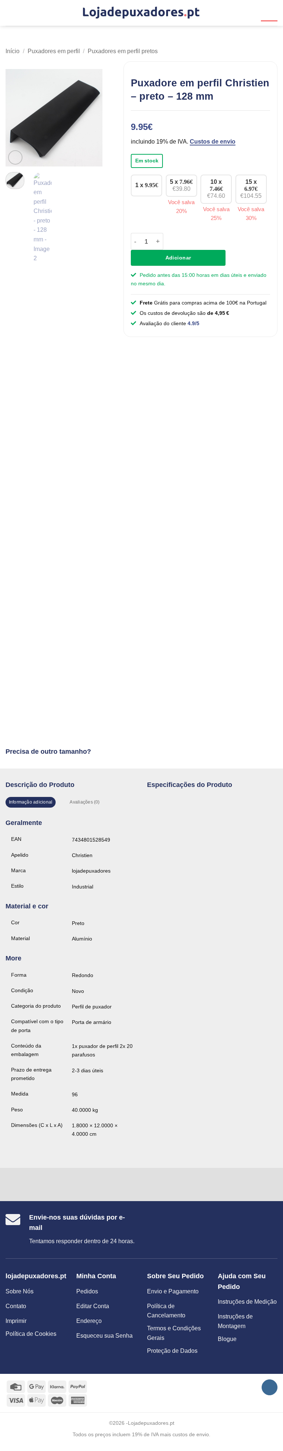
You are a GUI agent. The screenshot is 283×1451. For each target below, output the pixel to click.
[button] (10, 13)
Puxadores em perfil (54, 51)
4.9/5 (193, 323)
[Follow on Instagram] (269, 1387)
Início (13, 51)
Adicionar (178, 258)
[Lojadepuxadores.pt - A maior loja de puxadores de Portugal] (141, 13)
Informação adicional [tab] (31, 802)
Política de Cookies (31, 1334)
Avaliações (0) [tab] (84, 802)
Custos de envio (212, 141)
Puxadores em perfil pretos (123, 51)
